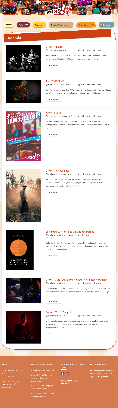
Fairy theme (103, 376)
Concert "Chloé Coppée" (59, 312)
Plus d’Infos (53, 65)
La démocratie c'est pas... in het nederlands (70, 231)
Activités (38, 25)
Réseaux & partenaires (60, 25)
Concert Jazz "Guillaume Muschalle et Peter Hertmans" (77, 279)
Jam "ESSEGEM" (55, 81)
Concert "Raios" (54, 46)
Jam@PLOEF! (53, 112)
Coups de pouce (84, 25)
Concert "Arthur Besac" (58, 170)
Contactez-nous (8, 376)
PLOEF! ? (22, 25)
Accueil (9, 25)
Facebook (62, 373)
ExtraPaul (106, 370)
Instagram (67, 373)
